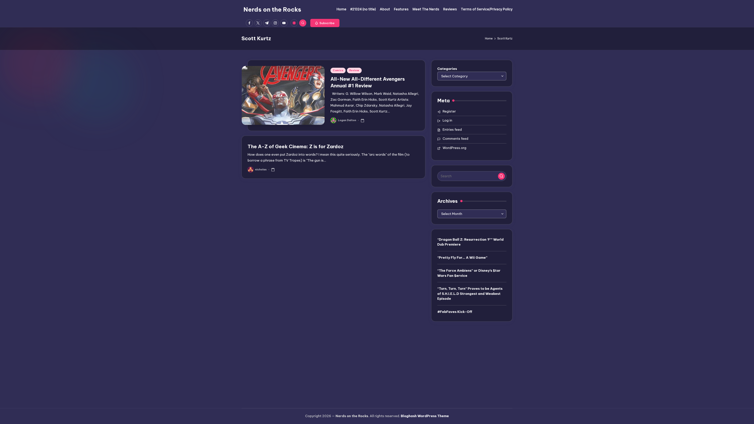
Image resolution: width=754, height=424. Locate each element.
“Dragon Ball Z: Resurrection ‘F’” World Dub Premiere (470, 242)
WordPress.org (454, 148)
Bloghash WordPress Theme (425, 416)
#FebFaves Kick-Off (454, 312)
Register (449, 111)
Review (354, 70)
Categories (447, 69)
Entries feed (452, 129)
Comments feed (455, 138)
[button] (324, 23)
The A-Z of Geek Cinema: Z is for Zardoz (295, 146)
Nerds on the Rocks (272, 9)
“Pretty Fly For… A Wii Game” (462, 257)
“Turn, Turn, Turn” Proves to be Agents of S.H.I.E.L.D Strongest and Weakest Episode (469, 293)
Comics (338, 70)
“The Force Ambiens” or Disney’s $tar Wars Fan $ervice (469, 273)
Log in (447, 120)
